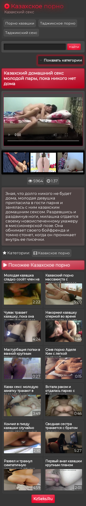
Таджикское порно (57, 23)
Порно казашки (19, 23)
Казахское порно (53, 253)
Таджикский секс (21, 32)
